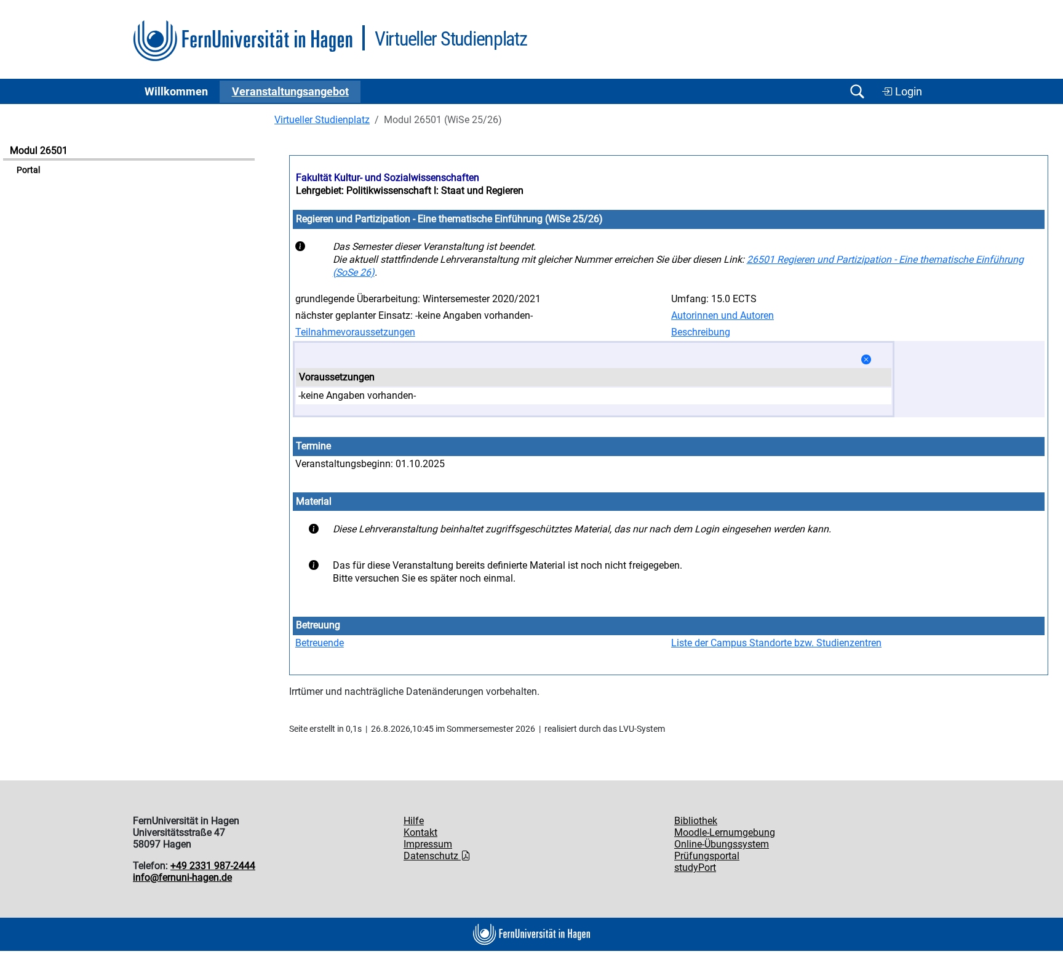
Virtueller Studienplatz (322, 120)
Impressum (428, 844)
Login (907, 92)
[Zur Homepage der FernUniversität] (242, 41)
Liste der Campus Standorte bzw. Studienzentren (776, 643)
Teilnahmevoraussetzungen (355, 332)
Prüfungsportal (706, 856)
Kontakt (420, 832)
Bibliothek (695, 821)
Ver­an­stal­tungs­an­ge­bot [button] (290, 92)
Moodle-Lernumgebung (724, 832)
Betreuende (319, 643)
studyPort (695, 867)
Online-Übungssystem (721, 844)
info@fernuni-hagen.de (182, 877)
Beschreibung (700, 332)
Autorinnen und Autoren (722, 315)
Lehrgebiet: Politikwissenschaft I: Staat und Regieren (410, 190)
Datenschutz (432, 856)
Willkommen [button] (176, 92)
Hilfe (414, 821)
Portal (28, 170)
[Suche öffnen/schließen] (857, 91)
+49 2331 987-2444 (212, 866)
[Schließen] (866, 360)
